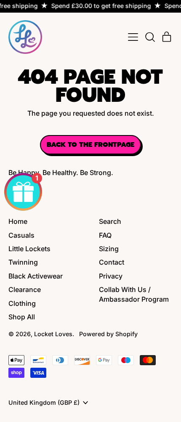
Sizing (109, 248)
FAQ (105, 235)
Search (110, 221)
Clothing (22, 303)
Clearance (24, 289)
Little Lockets (29, 248)
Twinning (23, 262)
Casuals (21, 235)
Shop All (21, 317)
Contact (111, 262)
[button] (150, 37)
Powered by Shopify (108, 333)
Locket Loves (53, 333)
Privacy (110, 276)
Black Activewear (35, 276)
